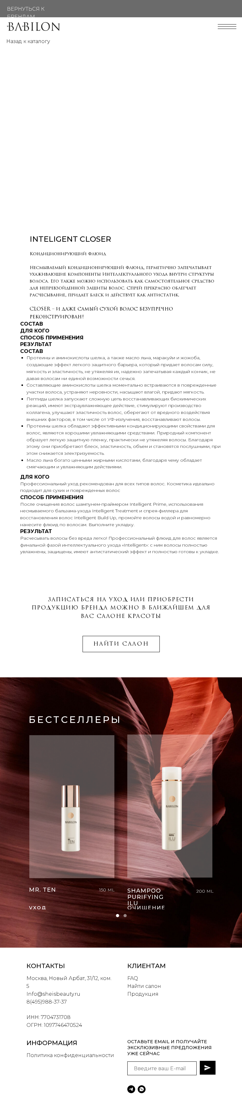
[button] (117, 915)
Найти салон (144, 986)
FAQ (132, 978)
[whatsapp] (142, 1089)
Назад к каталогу (28, 41)
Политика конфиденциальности (70, 1055)
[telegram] (131, 1089)
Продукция (142, 994)
